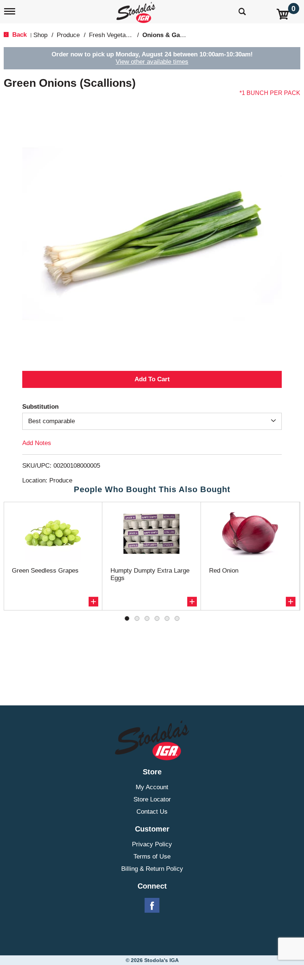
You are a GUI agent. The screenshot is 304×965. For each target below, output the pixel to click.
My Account (152, 787)
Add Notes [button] (36, 443)
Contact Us (152, 811)
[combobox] (152, 421)
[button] (152, 379)
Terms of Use (152, 856)
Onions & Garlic (165, 35)
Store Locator (152, 799)
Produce (68, 35)
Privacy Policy (152, 844)
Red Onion (223, 570)
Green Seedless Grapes (45, 570)
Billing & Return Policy (152, 868)
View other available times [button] (152, 61)
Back (18, 34)
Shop (40, 35)
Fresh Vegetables (113, 35)
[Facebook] (152, 905)
